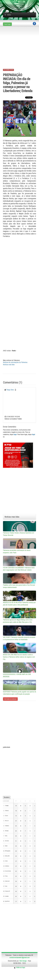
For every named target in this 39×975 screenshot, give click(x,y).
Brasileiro (7, 797)
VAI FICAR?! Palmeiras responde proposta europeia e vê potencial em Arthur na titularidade (19, 638)
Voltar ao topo (20, 967)
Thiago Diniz (10, 390)
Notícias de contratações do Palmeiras (15, 362)
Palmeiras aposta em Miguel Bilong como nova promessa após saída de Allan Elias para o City (17, 621)
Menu (9, 15)
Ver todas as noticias (10, 699)
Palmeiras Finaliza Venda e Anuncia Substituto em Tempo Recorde (18, 534)
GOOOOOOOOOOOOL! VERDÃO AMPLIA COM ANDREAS (17, 675)
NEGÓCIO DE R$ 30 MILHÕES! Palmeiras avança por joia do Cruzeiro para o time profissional (19, 604)
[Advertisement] (21, 2)
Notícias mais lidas (9, 365)
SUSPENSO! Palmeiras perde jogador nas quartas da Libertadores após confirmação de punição (19, 693)
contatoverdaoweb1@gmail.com (19, 957)
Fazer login (7, 24)
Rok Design (23, 961)
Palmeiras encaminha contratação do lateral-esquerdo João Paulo (17, 551)
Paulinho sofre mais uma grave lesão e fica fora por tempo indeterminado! (19, 586)
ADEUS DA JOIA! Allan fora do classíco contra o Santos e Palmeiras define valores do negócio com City (19, 657)
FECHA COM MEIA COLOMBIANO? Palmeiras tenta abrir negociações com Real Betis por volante (18, 569)
